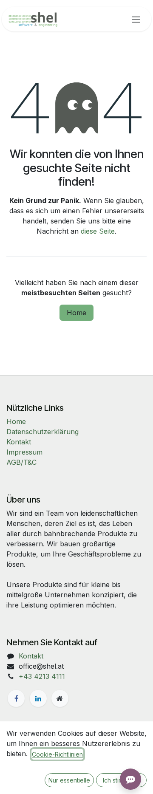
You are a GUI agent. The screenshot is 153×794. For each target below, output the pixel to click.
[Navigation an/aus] (136, 19)
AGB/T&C (21, 462)
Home (76, 312)
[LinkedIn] (38, 698)
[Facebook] (16, 698)
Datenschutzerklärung (42, 431)
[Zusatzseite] (59, 698)
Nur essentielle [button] (69, 780)
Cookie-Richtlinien (57, 754)
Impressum (24, 452)
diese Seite (98, 231)
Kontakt (18, 442)
